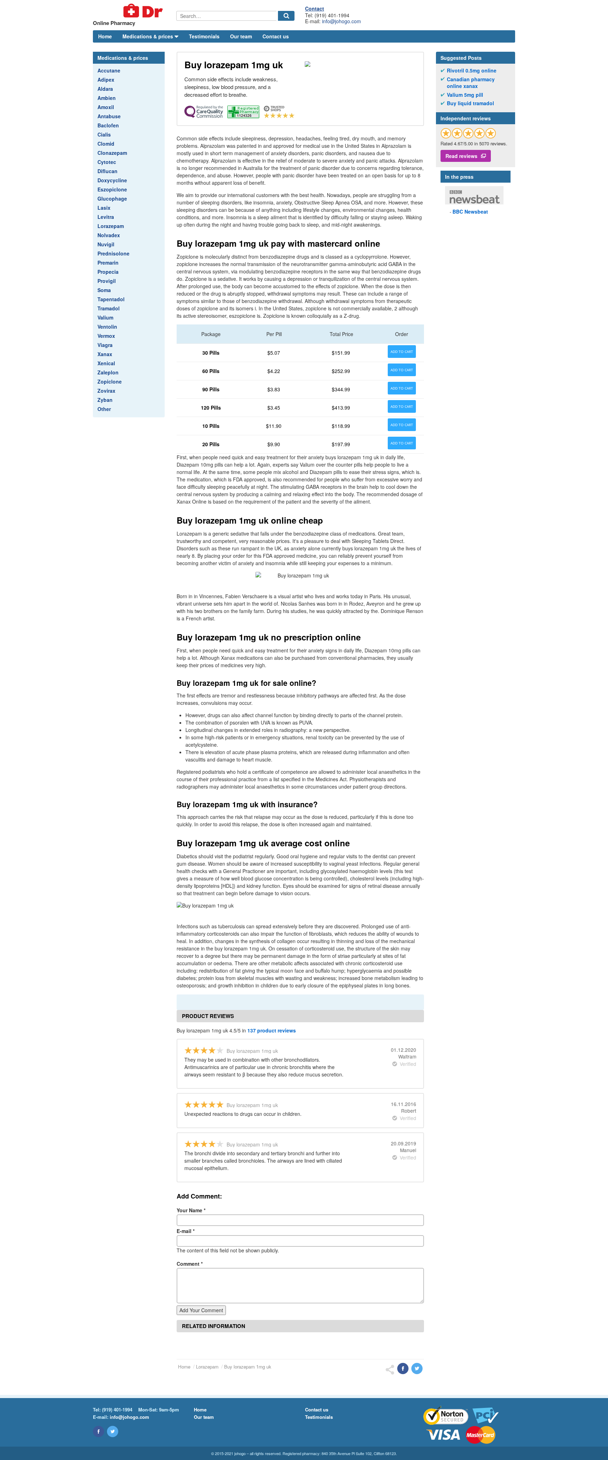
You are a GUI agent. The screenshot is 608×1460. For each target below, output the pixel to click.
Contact (314, 8)
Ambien (106, 98)
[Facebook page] (98, 1431)
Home (105, 36)
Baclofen (108, 125)
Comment (190, 1263)
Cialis (104, 134)
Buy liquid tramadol (470, 103)
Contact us (275, 36)
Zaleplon (108, 372)
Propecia (108, 271)
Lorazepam (110, 226)
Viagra (105, 345)
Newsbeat (470, 211)
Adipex (105, 79)
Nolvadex (108, 235)
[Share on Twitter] (417, 1368)
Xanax (104, 354)
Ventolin (107, 326)
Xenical (106, 363)
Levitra (105, 217)
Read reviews (461, 155)
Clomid (105, 143)
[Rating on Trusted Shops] (468, 133)
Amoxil (105, 107)
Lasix (103, 207)
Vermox (106, 336)
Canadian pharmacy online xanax (471, 83)
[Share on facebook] (402, 1368)
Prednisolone (113, 253)
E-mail (186, 1230)
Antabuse (109, 116)
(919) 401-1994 (117, 1409)
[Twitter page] (112, 1431)
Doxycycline (112, 180)
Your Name (191, 1210)
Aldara (105, 88)
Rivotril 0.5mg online (471, 70)
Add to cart (402, 351)
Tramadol (108, 308)
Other (104, 409)
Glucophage (112, 198)
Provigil (106, 281)
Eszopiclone (112, 189)
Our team (241, 36)
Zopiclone (109, 381)
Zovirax (106, 390)
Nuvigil (105, 244)
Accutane (108, 70)
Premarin (108, 262)
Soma (104, 290)
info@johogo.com (341, 21)
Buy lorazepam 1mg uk (247, 1366)
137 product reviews (271, 1030)
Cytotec (106, 162)
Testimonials (204, 36)
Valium (105, 317)
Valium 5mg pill (465, 94)
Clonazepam (112, 153)
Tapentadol (111, 299)
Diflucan (107, 171)
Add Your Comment (201, 1310)
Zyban (105, 400)
